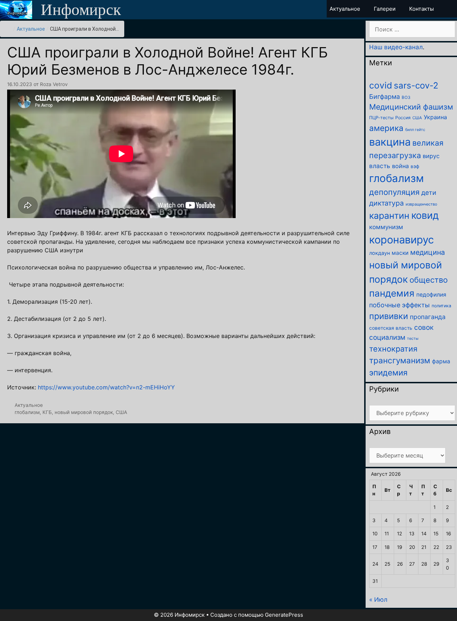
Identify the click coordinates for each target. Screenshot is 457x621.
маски (400, 252)
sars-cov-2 (416, 85)
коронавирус (401, 239)
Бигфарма (384, 96)
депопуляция (394, 192)
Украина (435, 117)
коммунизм (386, 227)
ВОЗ (406, 97)
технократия (393, 348)
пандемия (392, 293)
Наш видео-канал (396, 47)
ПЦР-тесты (381, 117)
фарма (441, 361)
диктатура (386, 203)
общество (429, 279)
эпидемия (388, 372)
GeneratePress (284, 614)
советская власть (390, 328)
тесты (412, 338)
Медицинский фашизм (411, 106)
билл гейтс (415, 129)
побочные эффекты (399, 305)
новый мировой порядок (84, 412)
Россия (403, 117)
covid (380, 85)
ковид (425, 215)
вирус (431, 156)
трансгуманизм (399, 360)
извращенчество (421, 204)
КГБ (47, 412)
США (121, 412)
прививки (388, 316)
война (400, 166)
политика (441, 305)
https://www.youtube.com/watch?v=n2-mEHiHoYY (106, 387)
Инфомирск (81, 10)
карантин (389, 215)
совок (423, 327)
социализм (387, 337)
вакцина (390, 142)
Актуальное (31, 29)
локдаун (379, 253)
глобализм (27, 412)
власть (379, 166)
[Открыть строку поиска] (451, 8)
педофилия (431, 294)
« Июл (378, 599)
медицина (427, 252)
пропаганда (428, 316)
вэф (415, 166)
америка (386, 128)
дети (428, 192)
